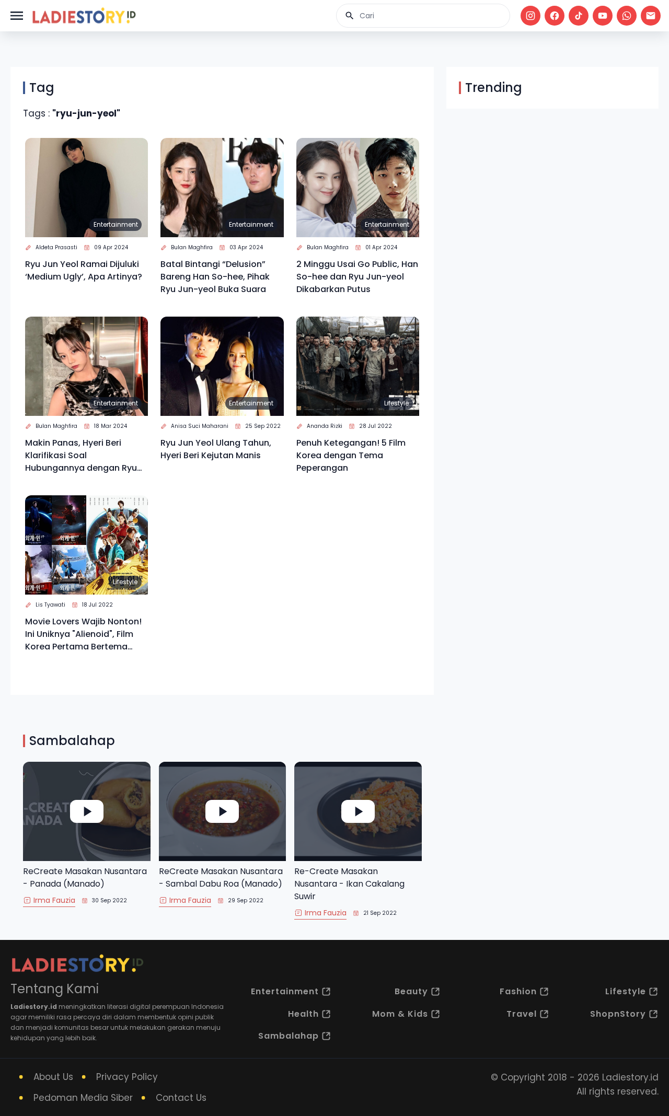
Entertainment (116, 224)
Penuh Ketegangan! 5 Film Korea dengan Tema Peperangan (351, 455)
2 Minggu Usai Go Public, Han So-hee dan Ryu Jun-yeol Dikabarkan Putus (357, 276)
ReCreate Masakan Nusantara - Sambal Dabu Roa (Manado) (221, 877)
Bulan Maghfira (192, 247)
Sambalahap (288, 1036)
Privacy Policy (127, 1077)
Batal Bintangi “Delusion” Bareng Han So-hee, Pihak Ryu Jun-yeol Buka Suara (215, 276)
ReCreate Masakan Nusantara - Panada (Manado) (85, 877)
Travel (521, 1014)
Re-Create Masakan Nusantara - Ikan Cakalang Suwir (349, 883)
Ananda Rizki (324, 426)
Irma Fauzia (54, 900)
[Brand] (83, 15)
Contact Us (181, 1097)
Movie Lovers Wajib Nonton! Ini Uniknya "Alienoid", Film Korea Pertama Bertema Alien (83, 634)
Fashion (518, 991)
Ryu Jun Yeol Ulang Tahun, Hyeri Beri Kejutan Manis (215, 449)
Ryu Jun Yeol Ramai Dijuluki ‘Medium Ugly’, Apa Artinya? (83, 270)
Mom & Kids (400, 1014)
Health (303, 1014)
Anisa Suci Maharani (199, 426)
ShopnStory (618, 1014)
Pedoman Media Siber (83, 1097)
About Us (53, 1077)
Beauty (411, 991)
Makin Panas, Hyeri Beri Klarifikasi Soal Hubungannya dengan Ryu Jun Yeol (81, 455)
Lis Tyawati (50, 605)
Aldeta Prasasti (56, 247)
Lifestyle (396, 403)
